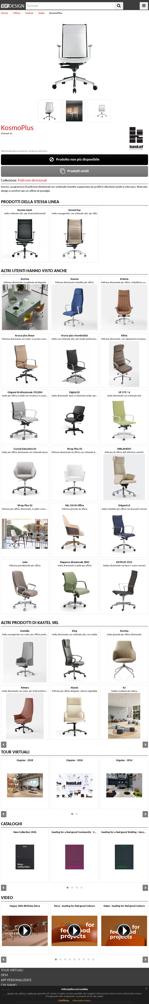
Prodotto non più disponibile (77, 160)
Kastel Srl (7, 133)
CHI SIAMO (8, 985)
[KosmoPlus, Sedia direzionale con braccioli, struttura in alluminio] (49, 111)
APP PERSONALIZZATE (16, 980)
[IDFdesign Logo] (12, 6)
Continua (63, 1000)
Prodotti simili (77, 171)
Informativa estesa (82, 1001)
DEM (4, 975)
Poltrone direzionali (32, 180)
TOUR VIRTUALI (12, 970)
